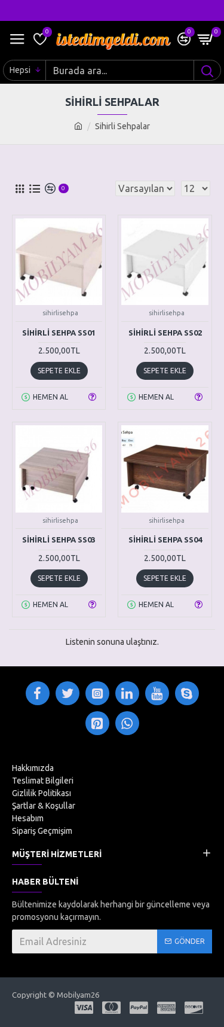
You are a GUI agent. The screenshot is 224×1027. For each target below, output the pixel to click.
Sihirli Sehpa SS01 (59, 332)
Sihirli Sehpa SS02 (165, 332)
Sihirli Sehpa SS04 (165, 539)
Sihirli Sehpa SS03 (59, 539)
